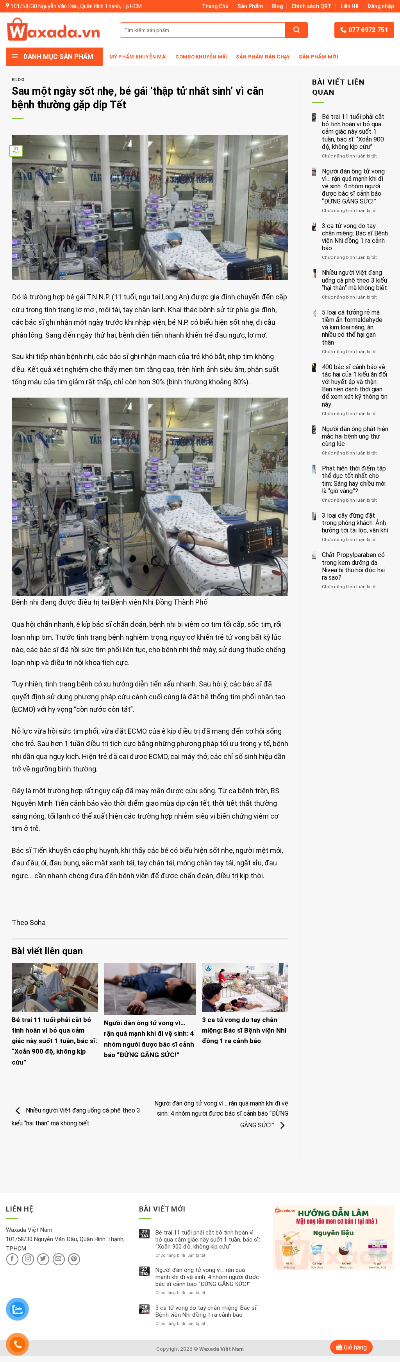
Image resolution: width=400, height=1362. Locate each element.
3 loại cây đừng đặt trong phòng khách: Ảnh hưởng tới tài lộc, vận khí (355, 523)
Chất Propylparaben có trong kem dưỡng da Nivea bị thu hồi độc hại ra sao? (353, 566)
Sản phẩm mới (318, 57)
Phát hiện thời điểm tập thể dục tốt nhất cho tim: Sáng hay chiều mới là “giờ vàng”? (354, 480)
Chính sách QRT (311, 6)
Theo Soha (29, 922)
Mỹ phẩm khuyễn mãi (138, 57)
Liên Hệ (350, 6)
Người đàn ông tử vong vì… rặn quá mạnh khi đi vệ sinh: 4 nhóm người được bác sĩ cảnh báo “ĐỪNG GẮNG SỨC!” (221, 1114)
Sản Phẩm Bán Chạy (263, 57)
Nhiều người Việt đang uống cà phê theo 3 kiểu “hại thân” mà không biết (354, 280)
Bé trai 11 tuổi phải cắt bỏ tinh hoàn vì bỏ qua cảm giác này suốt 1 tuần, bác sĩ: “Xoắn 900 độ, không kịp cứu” (54, 1041)
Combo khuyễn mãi (201, 57)
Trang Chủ (215, 6)
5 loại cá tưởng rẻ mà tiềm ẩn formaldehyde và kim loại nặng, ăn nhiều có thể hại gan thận (352, 327)
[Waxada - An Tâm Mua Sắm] (53, 29)
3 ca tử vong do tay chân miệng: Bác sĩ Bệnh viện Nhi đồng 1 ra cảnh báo (244, 1030)
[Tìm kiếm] (296, 30)
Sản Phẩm (250, 6)
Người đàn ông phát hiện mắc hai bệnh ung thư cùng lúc (355, 436)
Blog (277, 6)
